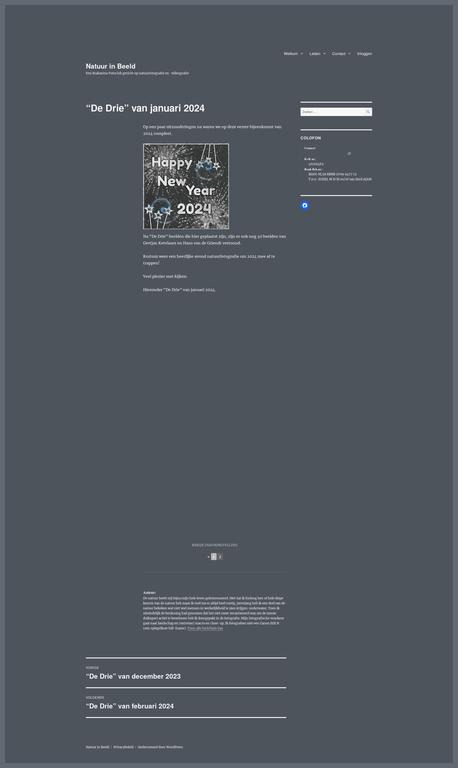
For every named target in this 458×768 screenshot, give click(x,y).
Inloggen (364, 53)
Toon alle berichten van (205, 628)
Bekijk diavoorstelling (215, 545)
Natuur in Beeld (110, 66)
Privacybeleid (124, 747)
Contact (338, 53)
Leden (315, 53)
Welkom (291, 53)
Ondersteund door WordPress (160, 747)
